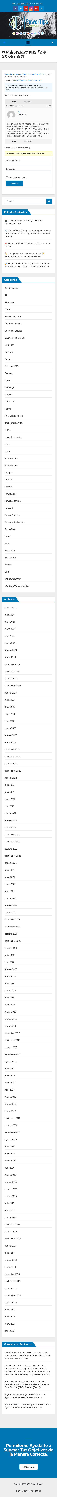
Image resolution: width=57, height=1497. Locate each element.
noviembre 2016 (12, 1118)
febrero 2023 (11, 735)
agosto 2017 (11, 1061)
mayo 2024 (10, 629)
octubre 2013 (11, 1288)
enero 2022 (10, 827)
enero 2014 (10, 1267)
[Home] (4, 42)
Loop (7, 451)
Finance (9, 394)
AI (6, 295)
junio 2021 (10, 877)
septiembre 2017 (13, 1054)
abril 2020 (9, 962)
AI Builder (9, 302)
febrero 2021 (11, 905)
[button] (52, 42)
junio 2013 (10, 1317)
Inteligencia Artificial (14, 423)
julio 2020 (9, 955)
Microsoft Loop (12, 465)
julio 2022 (9, 785)
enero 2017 (10, 1111)
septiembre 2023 (13, 686)
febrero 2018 (11, 1019)
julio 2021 (9, 870)
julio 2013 (9, 1310)
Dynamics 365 (12, 366)
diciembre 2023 (12, 664)
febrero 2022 (11, 820)
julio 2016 (9, 1146)
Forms (8, 409)
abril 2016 (9, 1168)
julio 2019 (9, 983)
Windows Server (13, 579)
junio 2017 (10, 1076)
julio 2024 (9, 615)
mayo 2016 (10, 1161)
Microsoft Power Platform (25, 74)
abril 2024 (9, 636)
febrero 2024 (11, 650)
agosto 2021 (11, 863)
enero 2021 (10, 912)
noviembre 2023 (12, 671)
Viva (7, 572)
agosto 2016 (11, 1139)
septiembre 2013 (13, 1295)
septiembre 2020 (13, 941)
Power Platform (12, 515)
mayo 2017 (10, 1083)
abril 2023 (9, 721)
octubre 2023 (11, 678)
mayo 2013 (10, 1324)
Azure (7, 309)
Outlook (8, 480)
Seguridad (10, 550)
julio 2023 (9, 700)
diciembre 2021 (12, 834)
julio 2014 (9, 1253)
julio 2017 (9, 1068)
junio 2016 (10, 1154)
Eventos (9, 373)
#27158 (48, 106)
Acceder (14, 183)
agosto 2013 (11, 1302)
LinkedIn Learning (13, 437)
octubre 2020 (11, 934)
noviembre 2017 (12, 1040)
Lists (7, 444)
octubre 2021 (11, 849)
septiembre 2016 (13, 1132)
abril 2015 (9, 1210)
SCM (7, 543)
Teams (8, 565)
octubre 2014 (11, 1232)
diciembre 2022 (12, 749)
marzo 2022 (10, 813)
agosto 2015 (11, 1196)
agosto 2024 (11, 608)
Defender (9, 345)
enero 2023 (10, 742)
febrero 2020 (11, 969)
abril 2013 (9, 1331)
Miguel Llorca (11, 1394)
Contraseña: (10, 169)
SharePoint (10, 558)
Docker (8, 359)
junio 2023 (10, 707)
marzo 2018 (10, 1012)
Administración (12, 288)
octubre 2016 (11, 1125)
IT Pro (8, 430)
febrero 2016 (11, 1182)
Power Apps (39, 74)
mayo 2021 (10, 884)
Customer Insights (13, 324)
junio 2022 (10, 792)
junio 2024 (10, 622)
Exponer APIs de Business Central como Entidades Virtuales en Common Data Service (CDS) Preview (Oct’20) (27, 1371)
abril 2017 (9, 1090)
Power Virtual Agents (15, 522)
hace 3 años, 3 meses (35, 87)
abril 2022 (9, 806)
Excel (7, 380)
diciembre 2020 (12, 920)
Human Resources (14, 416)
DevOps (9, 352)
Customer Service (13, 331)
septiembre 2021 (13, 856)
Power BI (9, 508)
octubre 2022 (11, 764)
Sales (7, 536)
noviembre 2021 (12, 842)
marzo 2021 (10, 898)
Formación (10, 402)
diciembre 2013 (12, 1274)
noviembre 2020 (12, 927)
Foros (12, 74)
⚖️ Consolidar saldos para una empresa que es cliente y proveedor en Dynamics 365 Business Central (28, 233)
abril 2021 (9, 891)
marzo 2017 (10, 1097)
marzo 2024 (10, 643)
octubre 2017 (11, 1047)
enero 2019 (10, 990)
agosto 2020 (11, 948)
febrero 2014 (11, 1260)
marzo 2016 (10, 1175)
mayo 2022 (10, 799)
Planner (8, 487)
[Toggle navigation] (28, 42)
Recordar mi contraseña (17, 178)
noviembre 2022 (12, 756)
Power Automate (13, 501)
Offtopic (8, 472)
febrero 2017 (11, 1104)
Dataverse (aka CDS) (15, 338)
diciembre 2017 (12, 1033)
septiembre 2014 (13, 1239)
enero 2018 (10, 1026)
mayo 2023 (10, 714)
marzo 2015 (10, 1217)
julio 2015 (9, 1203)
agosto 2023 (11, 693)
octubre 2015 (11, 1189)
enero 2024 (10, 657)
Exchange (10, 387)
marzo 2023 (10, 728)
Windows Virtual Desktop (17, 586)
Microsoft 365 (11, 458)
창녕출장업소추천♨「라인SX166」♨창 (27, 80)
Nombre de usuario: (13, 160)
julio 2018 (9, 998)
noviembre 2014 (12, 1224)
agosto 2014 (11, 1246)
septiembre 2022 (13, 771)
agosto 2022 (11, 778)
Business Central (13, 316)
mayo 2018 (10, 1005)
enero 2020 (10, 976)
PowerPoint (10, 529)
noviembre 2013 (12, 1281)
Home (7, 74)
